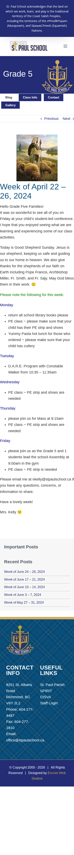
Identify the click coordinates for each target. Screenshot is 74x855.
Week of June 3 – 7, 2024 (22, 595)
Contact (53, 97)
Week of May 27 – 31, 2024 (24, 602)
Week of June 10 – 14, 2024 (24, 587)
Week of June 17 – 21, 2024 (24, 579)
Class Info (30, 97)
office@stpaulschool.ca (25, 740)
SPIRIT (46, 691)
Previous (51, 119)
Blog (8, 97)
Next (66, 119)
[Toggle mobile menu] (66, 46)
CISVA (45, 697)
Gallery (10, 105)
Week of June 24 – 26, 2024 (24, 571)
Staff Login (49, 703)
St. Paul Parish (52, 685)
